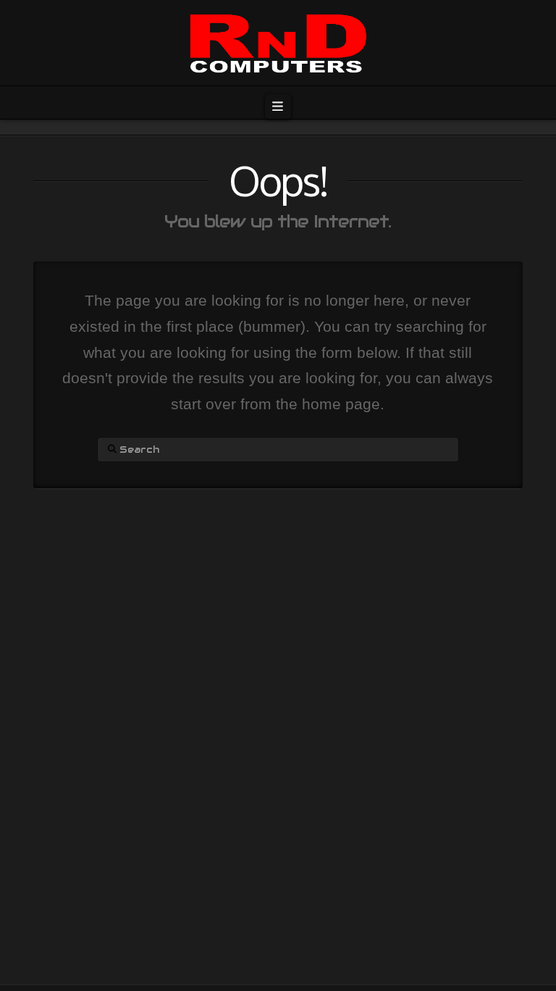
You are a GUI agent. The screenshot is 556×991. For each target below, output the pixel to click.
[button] (278, 106)
